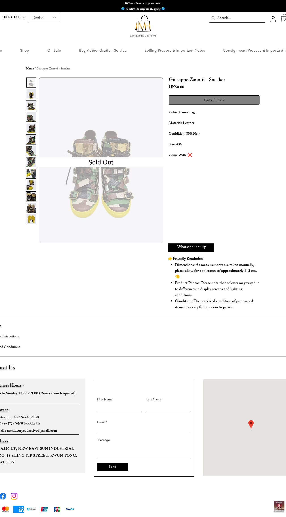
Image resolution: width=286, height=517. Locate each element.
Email (101, 422)
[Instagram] (14, 496)
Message (103, 439)
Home (30, 69)
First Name (105, 399)
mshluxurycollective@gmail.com (32, 431)
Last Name (153, 399)
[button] (273, 19)
